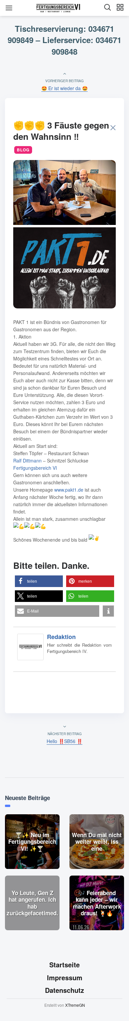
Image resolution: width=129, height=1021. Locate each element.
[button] (39, 581)
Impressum (64, 977)
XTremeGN (75, 1005)
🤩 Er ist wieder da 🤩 (64, 88)
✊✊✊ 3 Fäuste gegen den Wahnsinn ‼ (61, 130)
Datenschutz (64, 990)
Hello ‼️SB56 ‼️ (64, 741)
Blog (23, 150)
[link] (27, 460)
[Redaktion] (30, 648)
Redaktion (61, 636)
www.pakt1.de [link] (68, 489)
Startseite (64, 964)
